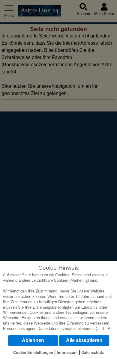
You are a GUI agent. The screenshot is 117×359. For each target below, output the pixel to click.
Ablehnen (33, 340)
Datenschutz (92, 352)
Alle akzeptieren (84, 340)
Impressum (67, 352)
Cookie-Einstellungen (33, 352)
